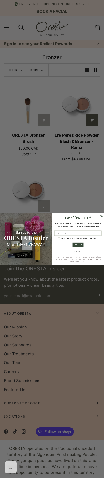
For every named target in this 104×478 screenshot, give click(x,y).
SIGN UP (78, 244)
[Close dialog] (102, 215)
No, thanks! (78, 251)
